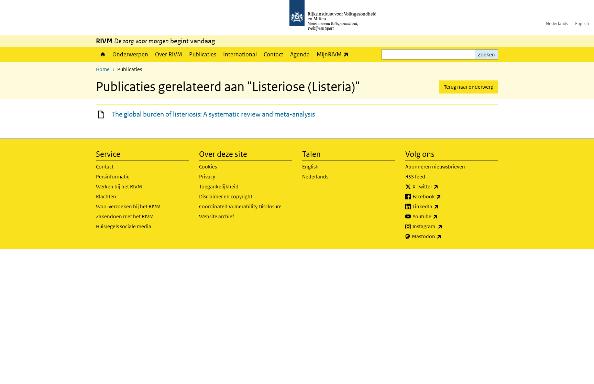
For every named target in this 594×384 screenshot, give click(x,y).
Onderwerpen (130, 54)
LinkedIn (440, 206)
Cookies (208, 166)
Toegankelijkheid (219, 186)
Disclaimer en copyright (225, 196)
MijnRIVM (334, 54)
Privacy (207, 176)
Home (102, 54)
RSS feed (415, 176)
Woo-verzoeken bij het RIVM (128, 206)
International (240, 54)
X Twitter (440, 186)
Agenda (300, 54)
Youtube (440, 216)
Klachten (106, 196)
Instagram (442, 226)
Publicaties (202, 54)
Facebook (441, 196)
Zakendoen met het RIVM (125, 216)
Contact (273, 54)
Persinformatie (113, 176)
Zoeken (486, 54)
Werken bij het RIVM (119, 186)
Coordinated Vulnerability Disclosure (240, 206)
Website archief (216, 216)
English (582, 23)
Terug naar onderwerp (469, 87)
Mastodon (442, 236)
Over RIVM (168, 54)
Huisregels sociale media (123, 226)
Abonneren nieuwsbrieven (435, 166)
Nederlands (557, 23)
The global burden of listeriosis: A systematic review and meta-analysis (213, 114)
